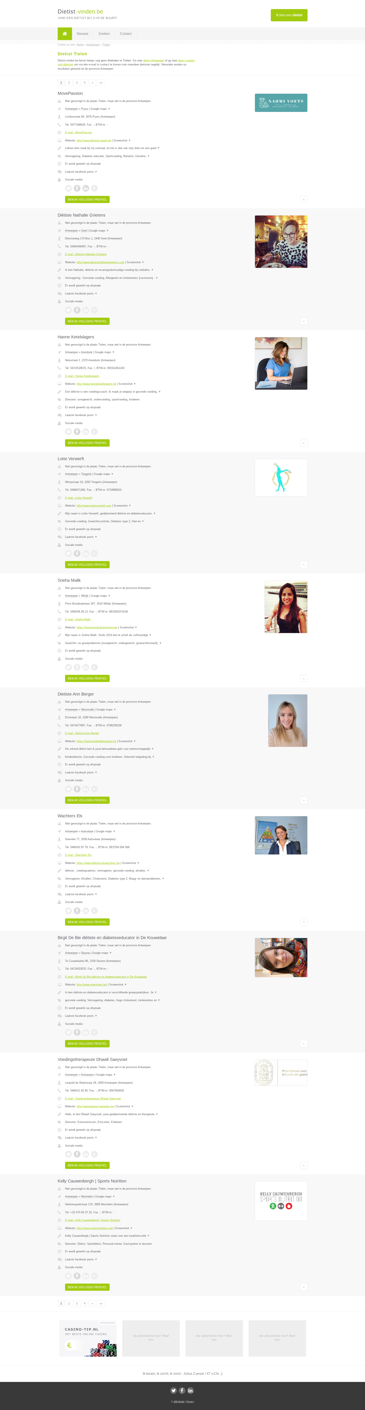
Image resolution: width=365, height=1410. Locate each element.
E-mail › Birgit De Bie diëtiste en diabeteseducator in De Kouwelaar (106, 976)
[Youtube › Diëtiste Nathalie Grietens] (94, 310)
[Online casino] (90, 1339)
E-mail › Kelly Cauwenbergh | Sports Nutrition (92, 1220)
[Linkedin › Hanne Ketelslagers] (85, 431)
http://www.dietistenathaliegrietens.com (100, 262)
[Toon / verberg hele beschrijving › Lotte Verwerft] (130, 513)
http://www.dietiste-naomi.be (94, 140)
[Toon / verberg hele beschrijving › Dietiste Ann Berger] (130, 749)
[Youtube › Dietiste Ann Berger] (94, 789)
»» (100, 82)
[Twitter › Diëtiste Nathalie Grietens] (68, 310)
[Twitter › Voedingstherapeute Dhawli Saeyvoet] (68, 1154)
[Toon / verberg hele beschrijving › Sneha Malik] (130, 635)
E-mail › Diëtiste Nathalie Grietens (86, 254)
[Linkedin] (190, 1390)
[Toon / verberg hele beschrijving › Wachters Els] (130, 871)
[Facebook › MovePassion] (77, 188)
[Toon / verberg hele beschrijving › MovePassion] (130, 148)
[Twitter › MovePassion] (68, 188)
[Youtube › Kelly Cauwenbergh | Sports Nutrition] (94, 1276)
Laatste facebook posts (81, 171)
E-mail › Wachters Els (78, 855)
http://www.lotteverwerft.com (94, 505)
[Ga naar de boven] (304, 199)
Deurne (85, 952)
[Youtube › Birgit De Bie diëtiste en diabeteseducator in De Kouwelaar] (94, 1032)
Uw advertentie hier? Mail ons (151, 1337)
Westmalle (87, 709)
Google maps (100, 108)
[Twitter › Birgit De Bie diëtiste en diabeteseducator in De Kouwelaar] (68, 1032)
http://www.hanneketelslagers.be (96, 383)
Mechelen (87, 1196)
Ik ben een (289, 15)
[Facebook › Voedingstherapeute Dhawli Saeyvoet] (77, 1154)
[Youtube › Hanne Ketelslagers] (94, 431)
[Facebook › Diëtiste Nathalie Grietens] (77, 310)
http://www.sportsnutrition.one (95, 1228)
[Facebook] (182, 1390)
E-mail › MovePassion (78, 132)
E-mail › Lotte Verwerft (78, 497)
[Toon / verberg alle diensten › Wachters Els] (130, 879)
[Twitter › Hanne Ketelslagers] (68, 431)
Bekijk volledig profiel (87, 199)
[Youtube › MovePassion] (94, 188)
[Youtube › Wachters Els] (94, 910)
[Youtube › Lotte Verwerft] (94, 553)
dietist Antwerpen (153, 60)
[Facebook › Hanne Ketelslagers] (77, 431)
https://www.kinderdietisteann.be (96, 741)
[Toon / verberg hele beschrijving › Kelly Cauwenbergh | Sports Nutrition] (130, 1236)
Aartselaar (87, 831)
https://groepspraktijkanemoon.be (97, 627)
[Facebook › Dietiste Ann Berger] (77, 789)
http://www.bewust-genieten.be (95, 1106)
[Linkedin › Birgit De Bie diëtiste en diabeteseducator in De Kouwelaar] (85, 1032)
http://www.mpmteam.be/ (92, 984)
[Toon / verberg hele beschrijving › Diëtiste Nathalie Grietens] (130, 270)
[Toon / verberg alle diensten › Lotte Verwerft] (130, 521)
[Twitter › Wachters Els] (68, 910)
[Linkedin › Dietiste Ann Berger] (85, 789)
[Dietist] (65, 33)
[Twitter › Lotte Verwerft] (68, 553)
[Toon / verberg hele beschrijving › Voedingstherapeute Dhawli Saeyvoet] (130, 1114)
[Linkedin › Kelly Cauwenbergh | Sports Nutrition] (85, 1276)
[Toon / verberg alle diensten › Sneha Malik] (130, 643)
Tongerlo (86, 474)
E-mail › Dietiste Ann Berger (82, 733)
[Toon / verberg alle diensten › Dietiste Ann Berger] (130, 757)
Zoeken (104, 33)
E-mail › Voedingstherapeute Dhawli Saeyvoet (93, 1098)
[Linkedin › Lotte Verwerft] (85, 553)
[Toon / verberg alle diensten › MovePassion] (130, 156)
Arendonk (87, 352)
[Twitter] (173, 1390)
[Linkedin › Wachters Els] (85, 910)
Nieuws (82, 33)
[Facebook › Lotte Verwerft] (77, 553)
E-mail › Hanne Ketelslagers (82, 376)
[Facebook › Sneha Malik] (77, 667)
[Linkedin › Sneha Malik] (85, 667)
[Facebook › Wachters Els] (77, 910)
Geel (84, 230)
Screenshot (122, 140)
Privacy (190, 1401)
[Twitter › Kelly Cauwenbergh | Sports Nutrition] (68, 1276)
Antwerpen (71, 108)
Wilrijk (85, 595)
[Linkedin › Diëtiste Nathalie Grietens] (85, 310)
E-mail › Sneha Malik (78, 619)
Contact (126, 33)
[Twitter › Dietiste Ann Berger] (68, 789)
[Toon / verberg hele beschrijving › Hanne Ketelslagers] (130, 392)
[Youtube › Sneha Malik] (94, 667)
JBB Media (178, 1401)
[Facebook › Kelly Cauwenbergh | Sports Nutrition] (77, 1276)
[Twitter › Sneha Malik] (68, 667)
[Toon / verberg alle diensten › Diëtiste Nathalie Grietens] (130, 278)
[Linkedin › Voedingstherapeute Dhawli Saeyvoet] (85, 1154)
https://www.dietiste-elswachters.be (98, 863)
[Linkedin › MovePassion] (85, 188)
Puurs (84, 108)
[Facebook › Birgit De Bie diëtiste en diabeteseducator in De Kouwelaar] (77, 1032)
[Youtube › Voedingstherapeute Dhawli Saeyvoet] (94, 1154)
